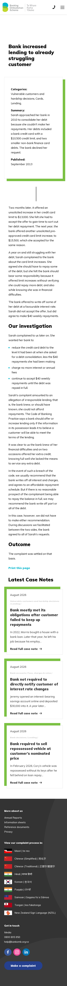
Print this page (19, 568)
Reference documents (16, 827)
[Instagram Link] (17, 952)
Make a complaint (23, 965)
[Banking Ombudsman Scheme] (19, 7)
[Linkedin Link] (26, 952)
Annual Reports (13, 817)
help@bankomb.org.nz (16, 941)
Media (7, 932)
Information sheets (15, 822)
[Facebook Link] (8, 952)
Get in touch (11, 925)
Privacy (8, 831)
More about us (13, 810)
